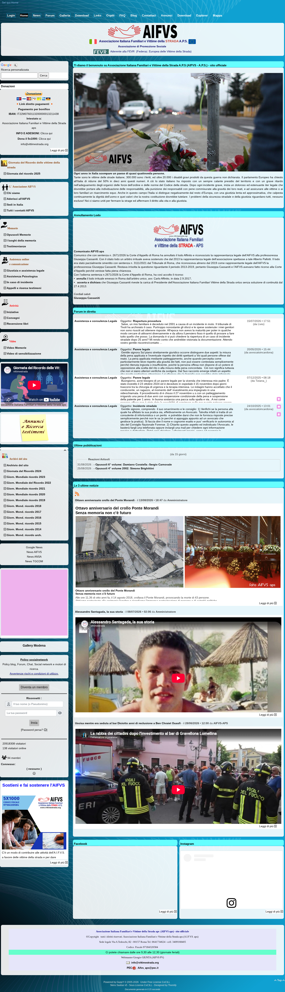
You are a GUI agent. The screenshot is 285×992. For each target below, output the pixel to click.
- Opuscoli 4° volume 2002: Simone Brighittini (124, 468)
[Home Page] (142, 31)
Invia (34, 722)
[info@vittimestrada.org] (128, 962)
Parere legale (141, 349)
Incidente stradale (145, 405)
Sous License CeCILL (140, 985)
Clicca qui (46, 133)
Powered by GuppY (114, 982)
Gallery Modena (34, 645)
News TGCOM (34, 561)
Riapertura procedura (147, 321)
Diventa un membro (34, 687)
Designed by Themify (165, 985)
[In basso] (278, 414)
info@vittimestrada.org (34, 144)
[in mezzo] (278, 406)
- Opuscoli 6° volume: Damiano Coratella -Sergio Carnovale (133, 464)
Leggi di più (57, 150)
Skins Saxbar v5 (118, 985)
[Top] (278, 399)
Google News (34, 547)
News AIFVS (34, 552)
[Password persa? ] (34, 729)
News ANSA (34, 556)
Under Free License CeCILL (155, 982)
